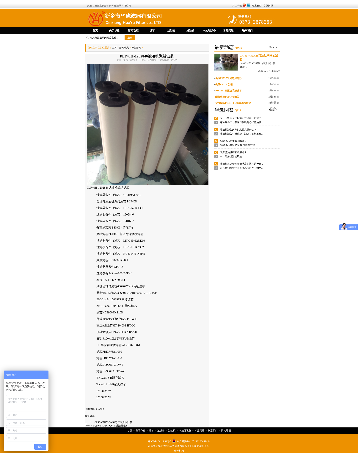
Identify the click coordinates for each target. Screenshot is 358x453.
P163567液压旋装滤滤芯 (228, 90)
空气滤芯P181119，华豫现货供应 (233, 102)
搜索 (129, 37)
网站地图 (256, 5)
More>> (273, 47)
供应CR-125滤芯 (224, 84)
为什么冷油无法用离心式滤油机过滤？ (240, 118)
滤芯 (151, 430)
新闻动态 (124, 47)
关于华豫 (140, 430)
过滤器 (161, 430)
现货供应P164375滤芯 (227, 96)
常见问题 (268, 5)
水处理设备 (185, 430)
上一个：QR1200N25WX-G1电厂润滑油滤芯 (108, 422)
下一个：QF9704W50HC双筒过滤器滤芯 (106, 425)
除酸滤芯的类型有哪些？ (233, 141)
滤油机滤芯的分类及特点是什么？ (238, 129)
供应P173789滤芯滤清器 (228, 78)
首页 (129, 430)
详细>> (243, 67)
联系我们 (213, 430)
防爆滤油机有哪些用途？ (233, 152)
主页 (114, 47)
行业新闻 (136, 47)
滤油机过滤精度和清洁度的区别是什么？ (242, 163)
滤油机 (171, 430)
